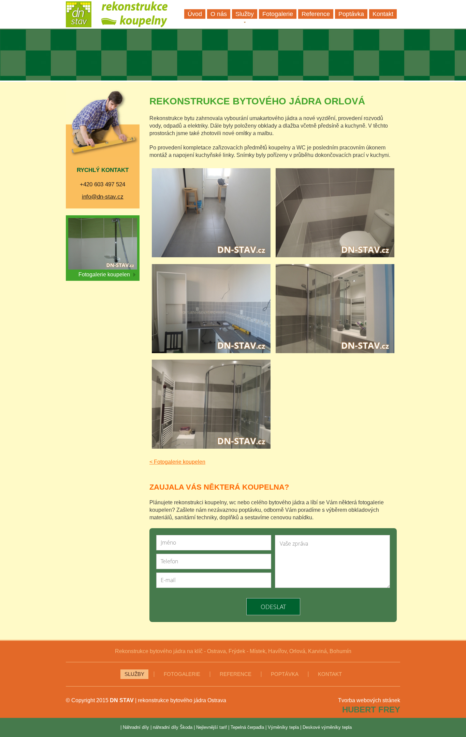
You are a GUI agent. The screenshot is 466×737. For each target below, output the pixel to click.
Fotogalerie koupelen (104, 274)
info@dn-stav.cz (102, 196)
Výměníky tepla (283, 727)
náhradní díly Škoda (172, 727)
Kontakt (330, 674)
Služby (134, 674)
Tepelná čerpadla (247, 727)
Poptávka (284, 674)
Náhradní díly (136, 727)
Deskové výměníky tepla (327, 727)
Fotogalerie (182, 674)
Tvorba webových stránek (369, 700)
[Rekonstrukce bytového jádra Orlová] (211, 213)
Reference (235, 674)
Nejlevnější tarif (211, 727)
